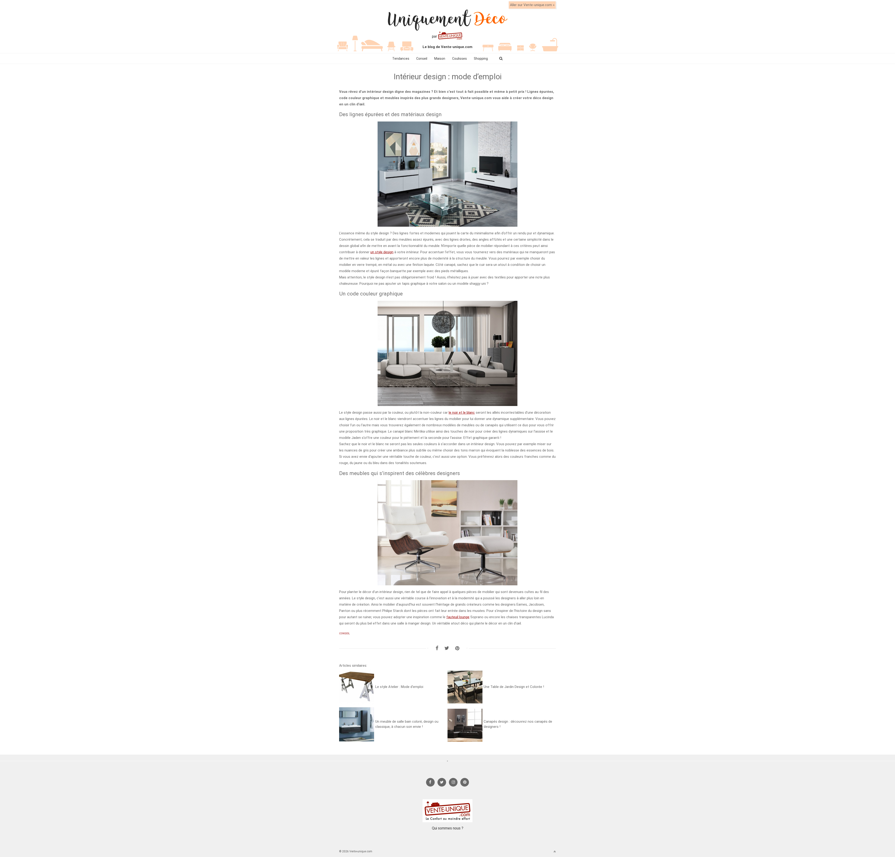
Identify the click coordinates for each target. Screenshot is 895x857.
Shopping (481, 58)
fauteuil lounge (457, 617)
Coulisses (459, 58)
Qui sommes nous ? (447, 828)
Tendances (400, 58)
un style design (381, 252)
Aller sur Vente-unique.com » (532, 5)
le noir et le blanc (462, 412)
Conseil (421, 58)
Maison (439, 58)
